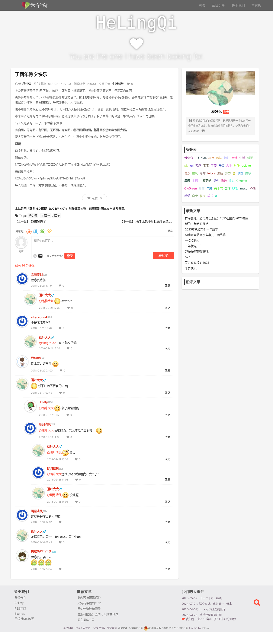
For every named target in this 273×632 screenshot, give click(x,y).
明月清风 (45, 424)
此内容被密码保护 (89, 597)
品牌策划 (37, 275)
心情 (253, 188)
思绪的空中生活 (41, 551)
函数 (224, 180)
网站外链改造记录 (89, 608)
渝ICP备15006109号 (131, 628)
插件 (216, 180)
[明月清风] (30, 428)
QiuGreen (190, 188)
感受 (187, 196)
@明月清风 (54, 452)
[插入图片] (40, 256)
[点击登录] (21, 242)
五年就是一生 (193, 246)
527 (187, 257)
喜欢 (187, 173)
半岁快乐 (191, 268)
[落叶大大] (30, 298)
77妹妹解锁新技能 (197, 251)
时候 (237, 165)
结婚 (202, 173)
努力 (228, 173)
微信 (227, 188)
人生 (229, 165)
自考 (195, 196)
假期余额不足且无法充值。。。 (155, 221)
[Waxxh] (22, 361)
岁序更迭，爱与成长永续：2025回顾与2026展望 (216, 218)
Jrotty (43, 402)
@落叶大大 (46, 408)
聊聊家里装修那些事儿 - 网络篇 (205, 235)
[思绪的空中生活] (22, 555)
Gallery (19, 602)
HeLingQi (136, 23)
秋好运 (26, 84)
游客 (170, 231)
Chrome (241, 180)
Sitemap (20, 613)
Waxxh (36, 358)
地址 (227, 158)
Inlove (211, 173)
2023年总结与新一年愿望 (201, 229)
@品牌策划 (46, 301)
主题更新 (205, 180)
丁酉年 (45, 215)
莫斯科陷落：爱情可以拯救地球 (97, 614)
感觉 (250, 158)
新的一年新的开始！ (198, 224)
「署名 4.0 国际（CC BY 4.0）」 (48, 208)
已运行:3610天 (24, 618)
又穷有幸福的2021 (197, 262)
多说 (231, 180)
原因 (187, 180)
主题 (195, 180)
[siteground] (22, 320)
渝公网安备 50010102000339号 (168, 628)
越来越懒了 (38, 221)
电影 (209, 188)
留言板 (256, 5)
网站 (219, 158)
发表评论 (163, 255)
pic (186, 165)
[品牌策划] (22, 278)
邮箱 (201, 188)
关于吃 (218, 188)
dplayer (246, 165)
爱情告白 (20, 597)
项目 (211, 158)
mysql (244, 188)
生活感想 (118, 84)
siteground (39, 317)
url (191, 165)
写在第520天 (85, 620)
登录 (70, 256)
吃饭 (235, 188)
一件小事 (201, 158)
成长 (210, 196)
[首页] (34, 5)
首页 (202, 5)
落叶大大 (45, 295)
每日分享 (218, 5)
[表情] (35, 256)
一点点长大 (192, 240)
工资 (213, 165)
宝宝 (206, 165)
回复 (167, 285)
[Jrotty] (30, 405)
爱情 (221, 165)
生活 (242, 158)
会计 (234, 158)
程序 (202, 196)
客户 (198, 165)
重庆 (195, 173)
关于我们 (238, 5)
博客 (248, 173)
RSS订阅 (20, 608)
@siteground (48, 343)
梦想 (240, 173)
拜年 (57, 215)
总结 (220, 173)
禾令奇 (33, 215)
